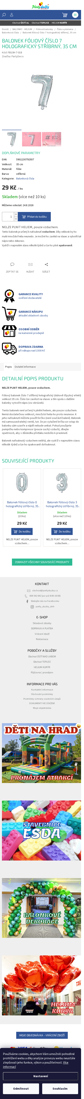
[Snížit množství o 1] (16, 219)
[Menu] (75, 15)
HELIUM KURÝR (42, 667)
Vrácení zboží (42, 633)
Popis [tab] (8, 367)
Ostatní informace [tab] (25, 367)
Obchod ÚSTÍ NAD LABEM (42, 656)
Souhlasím (60, 1089)
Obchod (20, 23)
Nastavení (40, 1076)
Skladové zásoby (42, 623)
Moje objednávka (42, 708)
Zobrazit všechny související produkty (42, 562)
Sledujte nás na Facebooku (45, 601)
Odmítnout (21, 1089)
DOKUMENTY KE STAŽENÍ (42, 703)
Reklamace (42, 639)
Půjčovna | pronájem (42, 672)
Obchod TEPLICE (42, 661)
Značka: (13, 56)
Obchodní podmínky (42, 694)
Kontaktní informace (42, 689)
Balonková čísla (25, 179)
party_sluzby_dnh (45, 606)
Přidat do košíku (37, 216)
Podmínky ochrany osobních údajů (42, 699)
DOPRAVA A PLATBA (42, 628)
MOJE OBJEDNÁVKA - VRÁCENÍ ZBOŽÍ (42, 1035)
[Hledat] (4, 15)
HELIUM (59, 23)
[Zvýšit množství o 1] (16, 214)
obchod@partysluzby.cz (45, 590)
